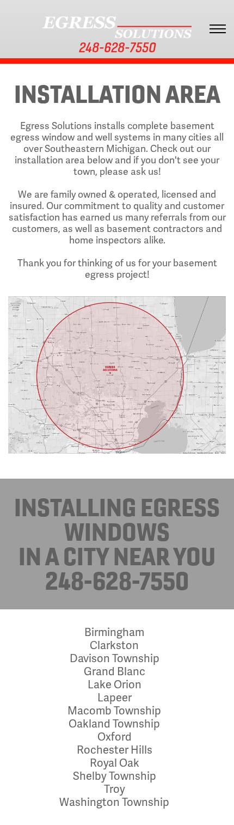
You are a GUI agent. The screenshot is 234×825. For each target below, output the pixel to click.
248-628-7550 (117, 580)
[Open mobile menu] (220, 29)
